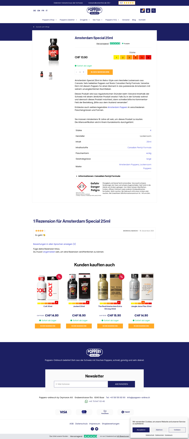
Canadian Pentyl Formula (139, 147)
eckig (148, 153)
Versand (125, 20)
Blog (134, 20)
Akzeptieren (141, 430)
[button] (113, 176)
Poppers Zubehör (67, 20)
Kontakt (142, 20)
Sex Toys (96, 20)
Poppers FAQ (111, 20)
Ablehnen (159, 430)
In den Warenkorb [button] (47, 326)
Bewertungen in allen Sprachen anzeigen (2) (54, 244)
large (148, 159)
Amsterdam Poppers (117, 107)
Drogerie (84, 20)
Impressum (168, 435)
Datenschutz (150, 435)
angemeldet (49, 252)
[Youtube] (96, 428)
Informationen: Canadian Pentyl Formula (99, 176)
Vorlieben (177, 430)
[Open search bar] (153, 10)
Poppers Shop (48, 20)
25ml (149, 141)
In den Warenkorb (100, 72)
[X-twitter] (92, 428)
